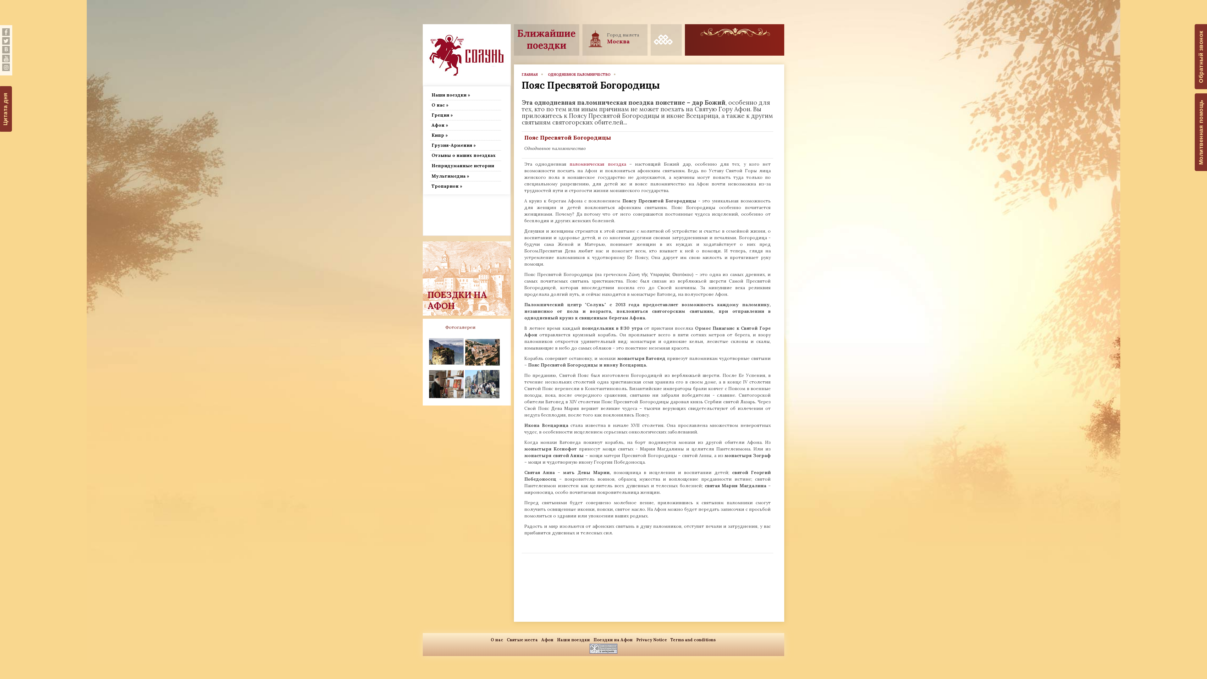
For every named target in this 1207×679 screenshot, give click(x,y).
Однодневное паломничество (579, 74)
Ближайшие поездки (546, 39)
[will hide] (6, 32)
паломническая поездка (598, 164)
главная (530, 74)
